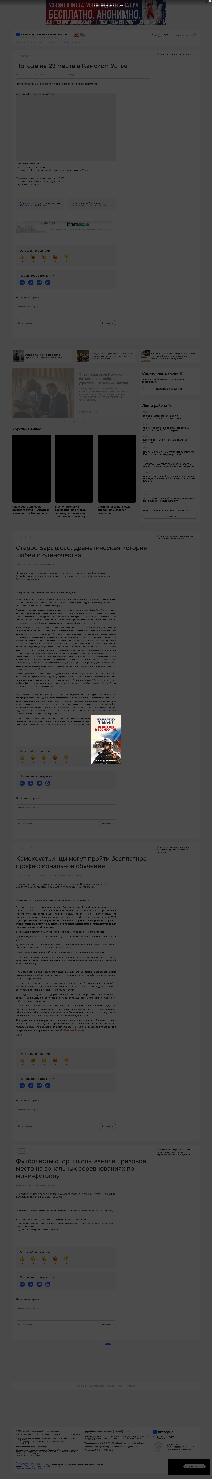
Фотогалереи (96, 1385)
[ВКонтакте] (22, 282)
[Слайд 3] (74, 421)
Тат (166, 35)
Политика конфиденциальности (29, 1468)
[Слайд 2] (69, 421)
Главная (20, 42)
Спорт (21, 1151)
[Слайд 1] (65, 421)
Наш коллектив (36, 42)
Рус (154, 35)
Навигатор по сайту (72, 42)
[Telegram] (39, 282)
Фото (19, 1034)
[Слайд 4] (78, 421)
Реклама (53, 42)
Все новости (170, 516)
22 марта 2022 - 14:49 (23, 75)
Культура (23, 537)
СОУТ (121, 1385)
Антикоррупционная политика (29, 1463)
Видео (110, 1385)
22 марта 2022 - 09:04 (24, 1185)
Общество (23, 848)
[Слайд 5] (83, 421)
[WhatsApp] (47, 282)
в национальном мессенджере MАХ (89, 205)
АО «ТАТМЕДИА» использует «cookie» (32, 1465)
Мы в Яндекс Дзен (194, 1466)
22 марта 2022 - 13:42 (23, 875)
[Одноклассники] (30, 282)
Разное (131, 1385)
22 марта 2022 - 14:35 (23, 564)
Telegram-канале (29, 205)
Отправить (107, 323)
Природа (23, 55)
